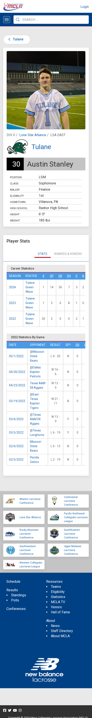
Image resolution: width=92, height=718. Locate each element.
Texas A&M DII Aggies (35, 419)
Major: (15, 189)
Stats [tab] (42, 254)
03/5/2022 (16, 432)
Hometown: (18, 202)
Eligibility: (17, 195)
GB (60, 276)
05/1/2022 (16, 356)
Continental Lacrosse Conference (71, 501)
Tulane (17, 39)
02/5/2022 (16, 459)
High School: (19, 208)
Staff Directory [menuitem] (62, 631)
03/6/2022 (16, 419)
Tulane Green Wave (30, 287)
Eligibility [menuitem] (58, 592)
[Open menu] (6, 19)
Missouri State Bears (37, 356)
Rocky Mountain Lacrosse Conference (29, 533)
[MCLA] (14, 6)
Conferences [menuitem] (16, 609)
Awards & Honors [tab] (68, 254)
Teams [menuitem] (56, 587)
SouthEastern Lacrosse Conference (72, 533)
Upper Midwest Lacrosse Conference (72, 550)
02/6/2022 (16, 446)
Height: (15, 214)
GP (52, 276)
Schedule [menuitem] (13, 582)
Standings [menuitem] (18, 595)
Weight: (15, 220)
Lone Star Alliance (32, 135)
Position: (16, 177)
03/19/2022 (17, 401)
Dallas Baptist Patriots (35, 372)
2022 (12, 318)
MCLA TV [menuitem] (58, 602)
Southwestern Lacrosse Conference (27, 550)
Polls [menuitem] (15, 600)
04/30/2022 (17, 372)
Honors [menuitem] (56, 607)
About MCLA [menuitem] (60, 636)
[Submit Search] (17, 19)
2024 (12, 287)
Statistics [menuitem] (58, 597)
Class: (14, 183)
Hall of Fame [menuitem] (60, 612)
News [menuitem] (55, 626)
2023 (12, 303)
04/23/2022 (17, 385)
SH (69, 276)
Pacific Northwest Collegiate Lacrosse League (76, 517)
